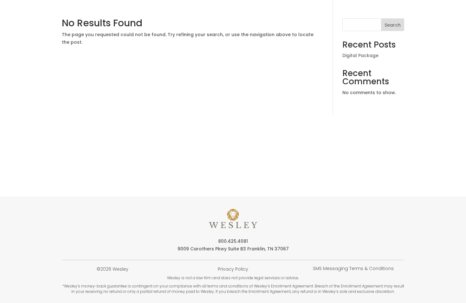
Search (393, 25)
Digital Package (360, 55)
